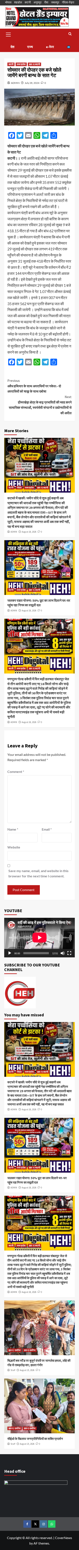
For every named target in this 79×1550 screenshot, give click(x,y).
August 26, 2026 (29, 531)
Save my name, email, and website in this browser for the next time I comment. (38, 873)
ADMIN (15, 82)
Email (47, 829)
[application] (39, 937)
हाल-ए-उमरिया (29, 1350)
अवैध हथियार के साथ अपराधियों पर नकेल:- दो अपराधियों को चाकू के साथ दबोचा (34, 385)
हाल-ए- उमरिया (14, 1350)
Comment (15, 772)
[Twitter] (35, 1524)
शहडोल (18, 2)
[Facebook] (27, 1524)
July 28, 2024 (32, 82)
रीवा (46, 2)
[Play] (10, 953)
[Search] (70, 34)
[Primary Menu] (8, 34)
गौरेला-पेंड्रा (68, 2)
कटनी (28, 2)
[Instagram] (43, 1524)
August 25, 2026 (27, 1370)
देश (12, 47)
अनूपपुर (37, 2)
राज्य (30, 47)
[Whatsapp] (51, 1524)
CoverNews (63, 1538)
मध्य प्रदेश (21, 64)
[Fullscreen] (69, 953)
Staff (13, 1370)
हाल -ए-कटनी (34, 64)
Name (12, 829)
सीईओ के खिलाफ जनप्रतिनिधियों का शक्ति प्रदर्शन (35, 1439)
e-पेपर (50, 47)
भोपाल (8, 2)
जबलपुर (55, 2)
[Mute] (62, 953)
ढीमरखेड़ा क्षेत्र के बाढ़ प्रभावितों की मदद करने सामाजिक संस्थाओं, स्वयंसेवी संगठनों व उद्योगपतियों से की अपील (40, 405)
